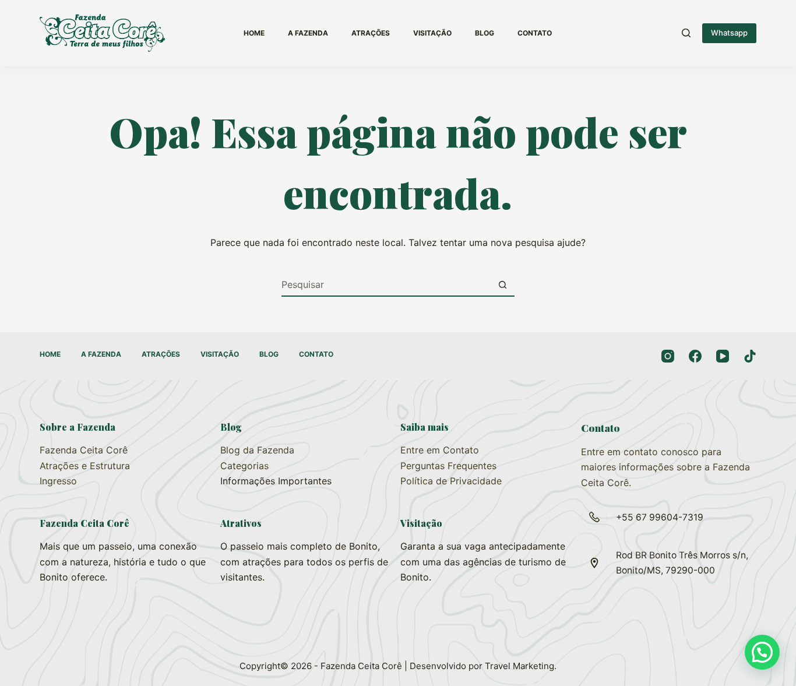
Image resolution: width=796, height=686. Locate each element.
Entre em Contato (439, 450)
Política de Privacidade (451, 481)
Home (254, 33)
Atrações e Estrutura (85, 466)
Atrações (370, 33)
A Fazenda (308, 33)
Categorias (244, 466)
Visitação (432, 33)
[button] (762, 652)
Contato (534, 33)
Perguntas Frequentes (448, 466)
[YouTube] (722, 356)
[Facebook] (695, 356)
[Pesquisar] (686, 33)
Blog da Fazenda (257, 450)
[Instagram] (667, 356)
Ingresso (58, 481)
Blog (484, 33)
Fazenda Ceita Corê (84, 450)
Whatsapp (729, 32)
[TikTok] (750, 356)
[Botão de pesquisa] (503, 284)
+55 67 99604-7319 (659, 517)
